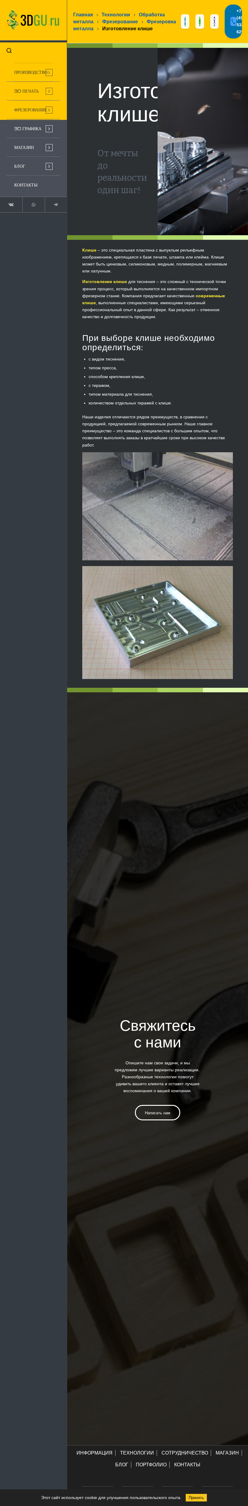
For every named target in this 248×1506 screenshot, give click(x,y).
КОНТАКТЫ (187, 1464)
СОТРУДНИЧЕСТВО (185, 1452)
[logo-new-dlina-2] (33, 20)
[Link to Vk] (11, 204)
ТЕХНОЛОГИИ (137, 1452)
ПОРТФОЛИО (151, 1464)
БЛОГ (121, 1464)
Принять (196, 1497)
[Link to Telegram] (56, 204)
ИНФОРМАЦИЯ (95, 1452)
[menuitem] (33, 72)
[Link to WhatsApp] (33, 204)
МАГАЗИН (227, 1452)
